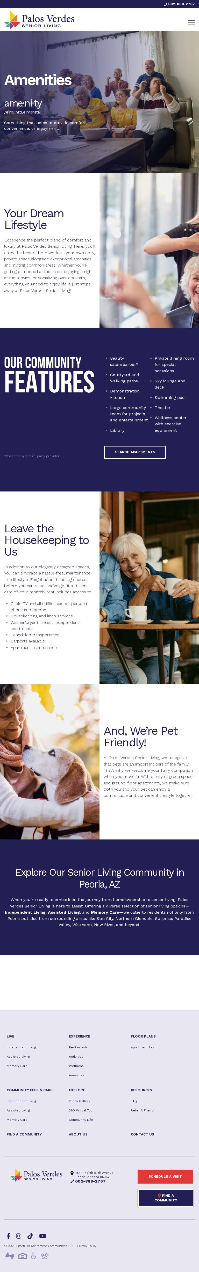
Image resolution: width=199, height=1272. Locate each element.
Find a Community (165, 1197)
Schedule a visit (165, 1176)
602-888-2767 (181, 4)
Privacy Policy (86, 1246)
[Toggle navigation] (191, 23)
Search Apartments (135, 452)
